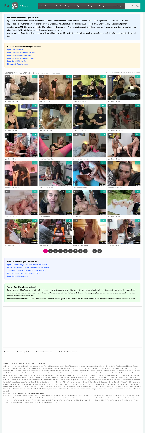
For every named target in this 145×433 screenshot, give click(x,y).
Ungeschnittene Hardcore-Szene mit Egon (23, 273)
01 (45, 251)
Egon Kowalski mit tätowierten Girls (21, 52)
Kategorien (103, 6)
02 (50, 251)
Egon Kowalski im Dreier (16, 61)
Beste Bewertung (62, 6)
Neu (107, 73)
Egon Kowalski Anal (15, 49)
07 (75, 251)
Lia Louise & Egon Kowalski (17, 64)
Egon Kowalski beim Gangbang (19, 55)
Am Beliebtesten (128, 73)
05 (65, 251)
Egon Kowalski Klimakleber (18, 276)
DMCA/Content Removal (68, 352)
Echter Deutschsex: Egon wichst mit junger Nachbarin (28, 267)
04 (60, 251)
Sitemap (7, 352)
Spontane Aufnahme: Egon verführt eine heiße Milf (26, 270)
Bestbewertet (116, 73)
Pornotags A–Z (23, 352)
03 (55, 251)
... (90, 251)
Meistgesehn (78, 6)
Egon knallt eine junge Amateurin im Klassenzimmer (27, 264)
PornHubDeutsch (17, 5)
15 (100, 251)
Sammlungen (117, 6)
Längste (91, 6)
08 (80, 251)
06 (70, 251)
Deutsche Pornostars (44, 352)
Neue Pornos (46, 6)
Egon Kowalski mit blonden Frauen (20, 58)
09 (85, 251)
